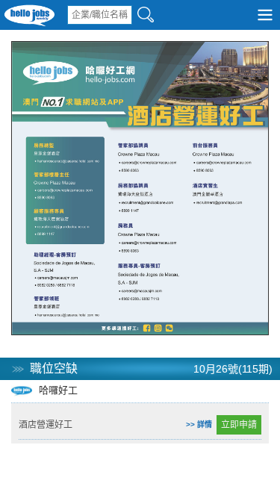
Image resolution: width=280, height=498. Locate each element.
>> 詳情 (199, 424)
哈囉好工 (57, 390)
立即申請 (239, 425)
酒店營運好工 (45, 425)
